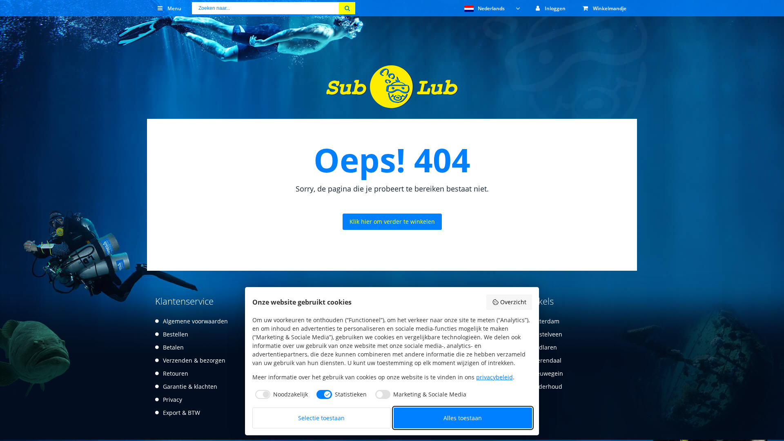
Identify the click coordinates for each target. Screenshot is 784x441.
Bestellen (175, 334)
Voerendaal (545, 360)
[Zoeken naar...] (347, 8)
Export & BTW (181, 412)
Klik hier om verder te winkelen (392, 221)
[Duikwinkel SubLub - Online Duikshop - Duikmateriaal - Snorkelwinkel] (392, 103)
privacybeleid (494, 377)
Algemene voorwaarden (195, 321)
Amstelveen (546, 334)
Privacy (172, 399)
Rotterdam (544, 321)
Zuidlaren (543, 347)
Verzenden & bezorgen (194, 360)
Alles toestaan (462, 418)
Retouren (175, 373)
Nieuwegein (546, 373)
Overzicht (513, 302)
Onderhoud (546, 386)
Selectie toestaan (321, 418)
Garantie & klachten (190, 386)
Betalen (173, 347)
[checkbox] (280, 394)
